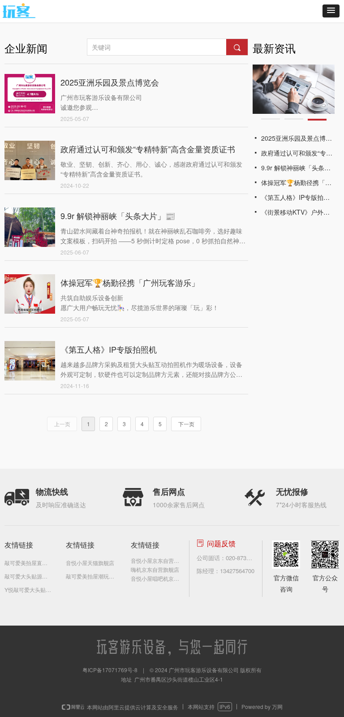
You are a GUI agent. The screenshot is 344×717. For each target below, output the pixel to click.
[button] (331, 10)
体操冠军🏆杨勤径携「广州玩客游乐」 (129, 282)
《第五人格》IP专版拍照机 (108, 349)
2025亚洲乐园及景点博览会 (109, 82)
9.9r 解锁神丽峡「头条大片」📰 (117, 215)
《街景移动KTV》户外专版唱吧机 (298, 211)
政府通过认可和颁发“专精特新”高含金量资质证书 (147, 149)
